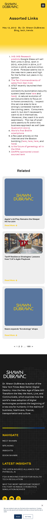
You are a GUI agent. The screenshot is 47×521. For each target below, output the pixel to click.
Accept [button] (18, 516)
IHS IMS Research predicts (21, 58)
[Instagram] (18, 498)
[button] (43, 5)
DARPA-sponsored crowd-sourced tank (25, 153)
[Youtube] (11, 498)
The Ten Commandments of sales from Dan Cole (25, 81)
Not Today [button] (28, 516)
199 (28, 346)
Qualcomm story (20, 127)
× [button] (42, 504)
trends (29, 30)
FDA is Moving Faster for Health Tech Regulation (22, 478)
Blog (16, 30)
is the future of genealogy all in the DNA (27, 148)
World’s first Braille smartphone (21, 132)
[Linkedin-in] (4, 498)
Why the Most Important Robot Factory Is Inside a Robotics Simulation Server (21, 487)
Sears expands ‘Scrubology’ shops (21, 329)
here (33, 93)
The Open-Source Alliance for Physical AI (20, 470)
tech (22, 30)
